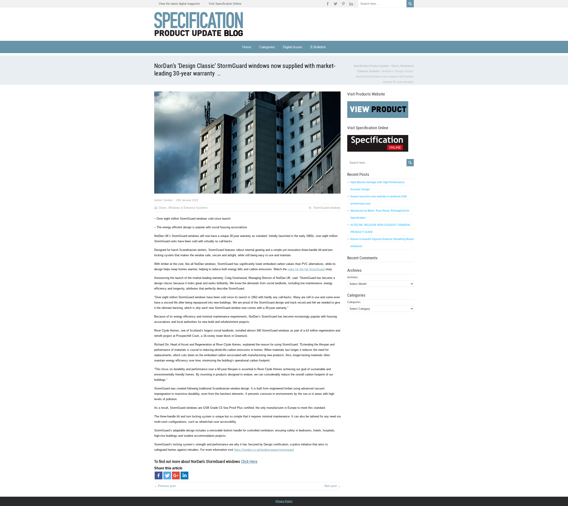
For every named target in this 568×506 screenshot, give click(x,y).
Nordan (168, 200)
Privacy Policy (284, 501)
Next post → (332, 486)
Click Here (249, 461)
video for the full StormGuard (306, 269)
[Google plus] (176, 475)
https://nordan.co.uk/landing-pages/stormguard (264, 449)
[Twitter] (167, 475)
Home (246, 47)
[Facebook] (158, 475)
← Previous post (165, 486)
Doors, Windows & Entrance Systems (183, 207)
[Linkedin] (184, 475)
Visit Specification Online (225, 3)
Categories (354, 302)
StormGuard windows (327, 207)
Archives (352, 277)
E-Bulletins (318, 47)
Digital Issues (292, 47)
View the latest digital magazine (179, 3)
